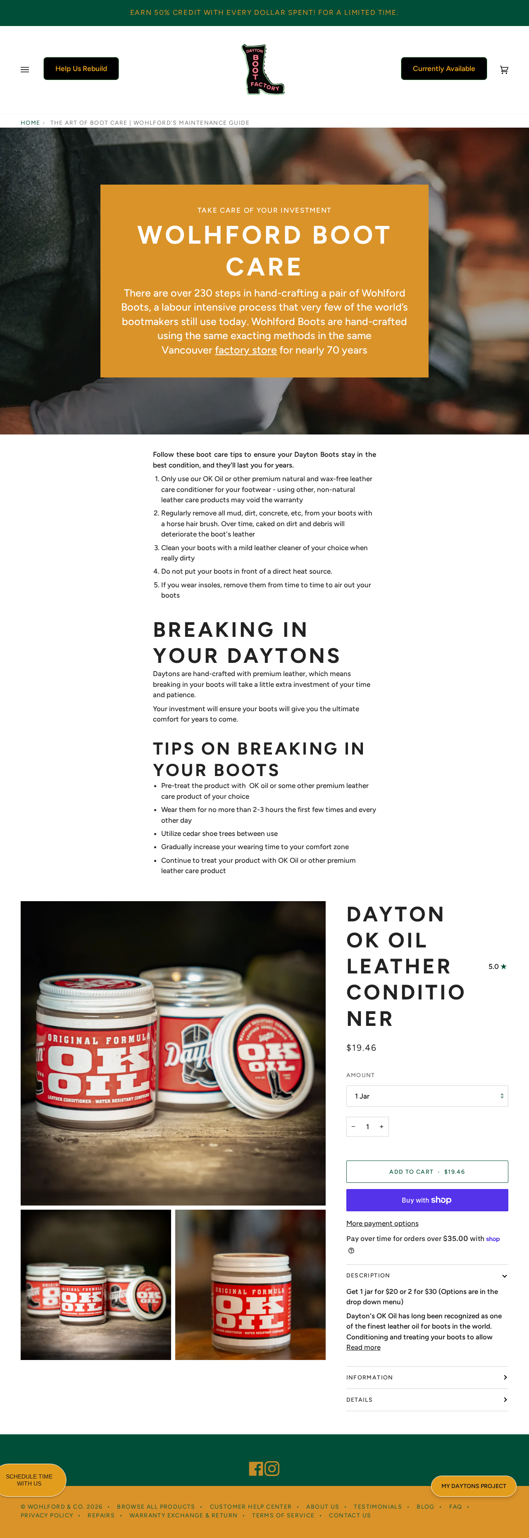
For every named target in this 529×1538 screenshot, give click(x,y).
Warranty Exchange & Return (183, 1515)
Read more (363, 1347)
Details (359, 1399)
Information (369, 1377)
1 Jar (362, 1096)
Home (31, 122)
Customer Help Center (251, 1506)
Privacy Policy (47, 1515)
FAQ (455, 1506)
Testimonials (378, 1506)
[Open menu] (33, 70)
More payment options (382, 1223)
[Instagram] (268, 1457)
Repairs (101, 1515)
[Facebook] (252, 1457)
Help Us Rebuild (81, 68)
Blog (426, 1506)
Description (368, 1275)
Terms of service (283, 1515)
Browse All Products (156, 1506)
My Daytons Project (473, 1486)
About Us (322, 1506)
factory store (246, 350)
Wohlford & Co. (56, 1506)
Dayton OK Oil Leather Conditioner (406, 966)
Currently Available (444, 68)
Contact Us (350, 1515)
